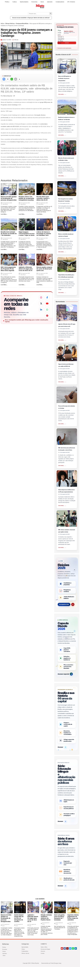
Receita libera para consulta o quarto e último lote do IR (42, 198)
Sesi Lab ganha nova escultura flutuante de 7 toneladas (59, 917)
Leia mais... (61, 94)
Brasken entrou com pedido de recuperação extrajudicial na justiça (26, 198)
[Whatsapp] (73, 948)
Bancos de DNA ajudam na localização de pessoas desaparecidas (9, 198)
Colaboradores (60, 2)
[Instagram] (67, 948)
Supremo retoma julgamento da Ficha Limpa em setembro (73, 917)
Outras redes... (19, 79)
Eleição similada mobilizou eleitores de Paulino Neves (46, 917)
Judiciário (49, 2)
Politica (7, 2)
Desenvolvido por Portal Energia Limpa (51, 963)
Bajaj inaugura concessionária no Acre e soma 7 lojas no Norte (26, 233)
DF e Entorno (71, 2)
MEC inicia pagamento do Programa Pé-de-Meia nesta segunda (8, 268)
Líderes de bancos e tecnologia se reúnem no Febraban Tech (43, 233)
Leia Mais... (4, 214)
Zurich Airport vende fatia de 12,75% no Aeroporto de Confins (19, 918)
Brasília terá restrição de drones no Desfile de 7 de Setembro (9, 233)
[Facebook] (65, 948)
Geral (42, 2)
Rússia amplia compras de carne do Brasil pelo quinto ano (44, 268)
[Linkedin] (76, 948)
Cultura (14, 2)
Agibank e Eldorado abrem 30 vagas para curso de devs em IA (26, 268)
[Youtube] (62, 948)
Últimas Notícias (10, 23)
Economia (34, 2)
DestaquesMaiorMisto (22, 23)
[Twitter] (70, 948)
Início (2, 23)
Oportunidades (24, 2)
